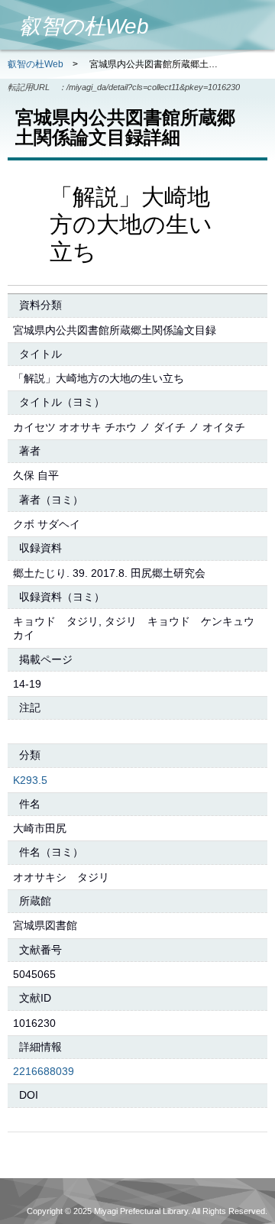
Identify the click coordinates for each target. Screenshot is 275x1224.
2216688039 (43, 1071)
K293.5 (30, 780)
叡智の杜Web (35, 64)
